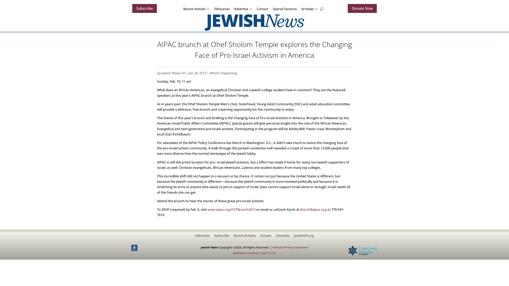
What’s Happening (223, 73)
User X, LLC (268, 253)
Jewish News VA (173, 73)
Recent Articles (194, 9)
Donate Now (362, 8)
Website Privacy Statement (290, 247)
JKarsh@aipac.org (313, 209)
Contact (262, 9)
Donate (265, 236)
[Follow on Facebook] (134, 248)
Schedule (282, 236)
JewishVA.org (304, 236)
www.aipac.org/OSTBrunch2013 (231, 209)
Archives (307, 9)
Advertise (241, 9)
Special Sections (285, 9)
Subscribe (144, 8)
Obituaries (222, 9)
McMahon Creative (245, 253)
